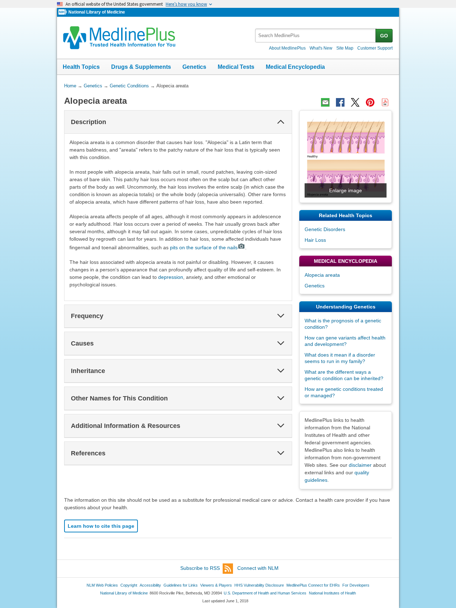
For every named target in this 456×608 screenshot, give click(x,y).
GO (384, 36)
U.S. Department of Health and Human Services (265, 593)
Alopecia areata (322, 275)
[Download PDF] (385, 102)
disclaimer (360, 465)
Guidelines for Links (181, 585)
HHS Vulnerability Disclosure (259, 585)
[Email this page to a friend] (325, 102)
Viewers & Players (216, 585)
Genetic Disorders (325, 229)
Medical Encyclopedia (295, 67)
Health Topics (81, 67)
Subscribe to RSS (200, 568)
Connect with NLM (258, 568)
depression (170, 277)
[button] (280, 122)
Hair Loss (315, 240)
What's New (321, 48)
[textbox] (316, 35)
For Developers (355, 585)
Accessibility (150, 585)
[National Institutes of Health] (63, 12)
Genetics (194, 67)
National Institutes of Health (332, 593)
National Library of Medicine (96, 12)
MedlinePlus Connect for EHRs (313, 585)
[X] (355, 102)
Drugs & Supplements (141, 67)
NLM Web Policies (102, 585)
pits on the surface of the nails (204, 247)
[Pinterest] (370, 102)
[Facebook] (340, 102)
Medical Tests (236, 67)
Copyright (128, 585)
